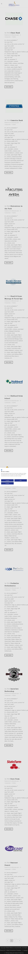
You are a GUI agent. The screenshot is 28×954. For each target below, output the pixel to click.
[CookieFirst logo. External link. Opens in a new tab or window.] (1, 470)
